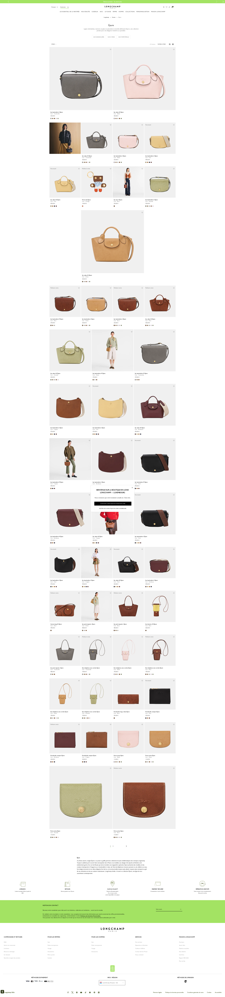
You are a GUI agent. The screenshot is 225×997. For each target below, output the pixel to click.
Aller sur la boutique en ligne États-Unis (112, 503)
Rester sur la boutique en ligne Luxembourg (112, 508)
